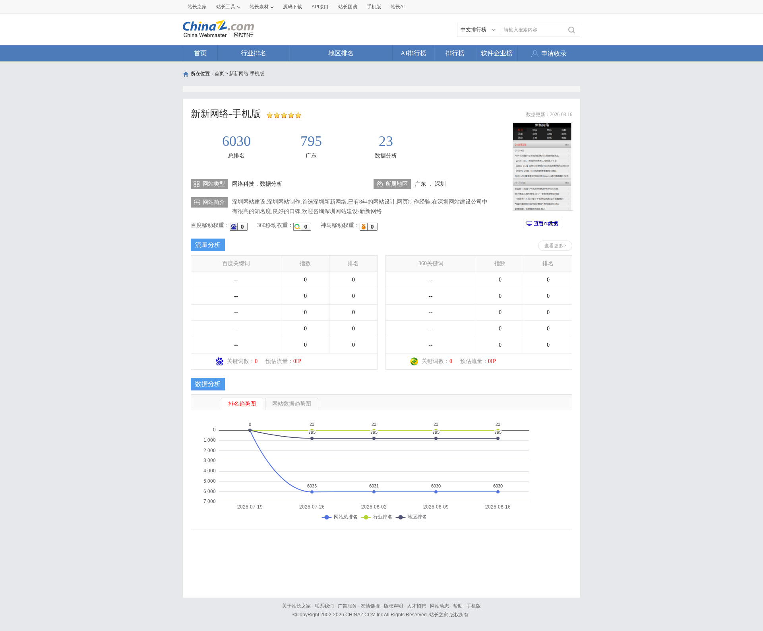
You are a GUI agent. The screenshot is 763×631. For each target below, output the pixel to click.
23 (386, 141)
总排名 (236, 156)
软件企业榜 (497, 53)
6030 (236, 141)
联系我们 (324, 606)
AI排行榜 (413, 53)
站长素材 (259, 7)
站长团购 (347, 7)
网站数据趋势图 (291, 404)
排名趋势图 (242, 404)
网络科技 (243, 184)
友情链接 (370, 606)
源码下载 (292, 7)
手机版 (474, 606)
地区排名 (341, 53)
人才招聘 (416, 606)
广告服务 (347, 606)
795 (311, 141)
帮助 (458, 606)
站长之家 (197, 7)
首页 (200, 53)
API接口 (320, 7)
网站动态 (439, 606)
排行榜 (455, 53)
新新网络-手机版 (246, 73)
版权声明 (393, 606)
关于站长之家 (296, 606)
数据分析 (386, 156)
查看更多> (555, 246)
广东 (311, 156)
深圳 (440, 184)
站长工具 (225, 7)
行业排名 (253, 53)
